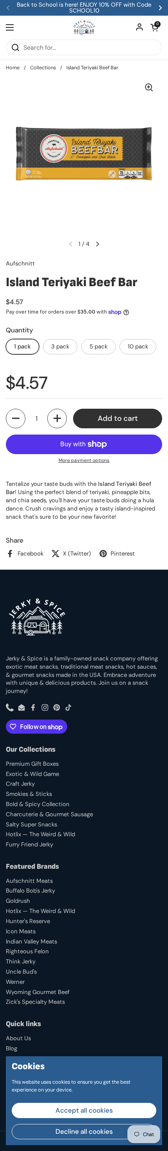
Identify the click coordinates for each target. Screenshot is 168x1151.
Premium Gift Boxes (32, 764)
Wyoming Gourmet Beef (38, 992)
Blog (11, 1048)
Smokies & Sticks (29, 794)
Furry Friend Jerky (29, 844)
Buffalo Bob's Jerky (30, 891)
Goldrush (18, 901)
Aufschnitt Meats (29, 881)
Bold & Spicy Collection (38, 804)
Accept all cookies (84, 1110)
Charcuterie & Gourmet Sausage (49, 814)
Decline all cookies (84, 1131)
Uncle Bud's (21, 972)
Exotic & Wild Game (32, 774)
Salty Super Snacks (31, 824)
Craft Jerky (20, 784)
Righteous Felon (27, 951)
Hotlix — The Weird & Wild (40, 834)
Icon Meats (21, 931)
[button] (154, 27)
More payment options (84, 460)
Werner (15, 982)
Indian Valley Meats (31, 941)
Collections (43, 67)
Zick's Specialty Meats (35, 1002)
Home (13, 67)
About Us (18, 1038)
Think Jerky (21, 961)
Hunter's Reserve (28, 921)
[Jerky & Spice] (84, 27)
